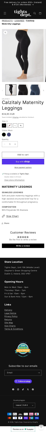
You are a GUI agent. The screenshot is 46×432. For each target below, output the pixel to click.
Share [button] (6, 223)
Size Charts (10, 326)
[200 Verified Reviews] (23, 358)
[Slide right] (43, 90)
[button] (5, 13)
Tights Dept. (18, 422)
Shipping (15, 117)
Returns (8, 319)
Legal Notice (10, 313)
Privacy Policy (10, 316)
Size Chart (12, 216)
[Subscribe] (38, 373)
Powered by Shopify (30, 422)
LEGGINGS (19, 21)
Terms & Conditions (13, 329)
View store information (14, 180)
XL (21, 124)
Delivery (8, 310)
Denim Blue (9, 135)
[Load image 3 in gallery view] (23, 89)
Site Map (8, 323)
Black (4, 135)
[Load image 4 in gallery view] (35, 89)
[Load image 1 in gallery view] (11, 89)
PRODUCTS (7, 21)
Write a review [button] (23, 246)
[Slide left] (2, 90)
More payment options (23, 167)
